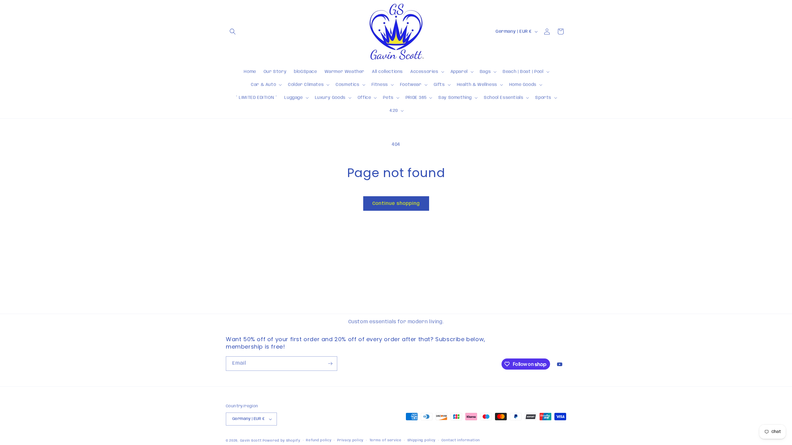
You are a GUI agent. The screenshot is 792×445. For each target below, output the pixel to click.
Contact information (460, 440)
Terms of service (385, 440)
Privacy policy (350, 440)
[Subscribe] (330, 363)
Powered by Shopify (281, 441)
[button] (232, 31)
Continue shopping (396, 203)
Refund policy (318, 440)
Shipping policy (421, 440)
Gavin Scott (251, 441)
